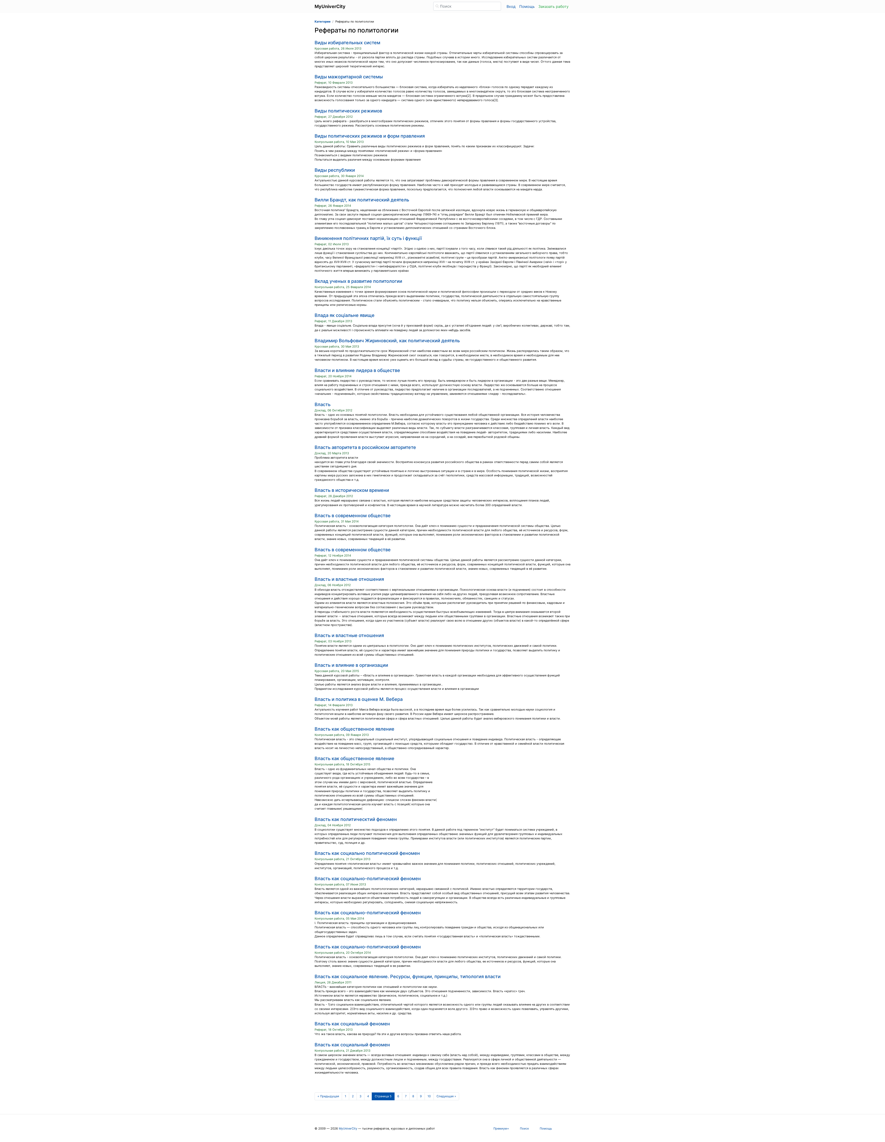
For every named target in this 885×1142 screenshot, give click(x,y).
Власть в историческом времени (352, 490)
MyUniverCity (348, 1128)
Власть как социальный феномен (352, 1024)
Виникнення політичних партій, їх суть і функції (368, 238)
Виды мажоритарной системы (349, 77)
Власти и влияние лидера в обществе (357, 370)
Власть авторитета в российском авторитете (365, 447)
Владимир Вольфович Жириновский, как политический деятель (387, 340)
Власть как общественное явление (354, 729)
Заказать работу (553, 6)
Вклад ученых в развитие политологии (358, 281)
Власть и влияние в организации (351, 665)
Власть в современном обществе (353, 515)
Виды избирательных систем (347, 42)
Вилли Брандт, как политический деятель (362, 200)
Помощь (527, 6)
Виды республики (335, 170)
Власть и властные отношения (349, 579)
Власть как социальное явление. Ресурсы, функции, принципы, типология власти (408, 976)
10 (429, 1096)
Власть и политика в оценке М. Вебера (359, 699)
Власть (322, 404)
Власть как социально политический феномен (367, 853)
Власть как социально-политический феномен (368, 878)
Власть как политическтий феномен (356, 819)
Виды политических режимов (348, 111)
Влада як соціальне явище (345, 315)
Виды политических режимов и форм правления (370, 136)
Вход (511, 6)
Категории (322, 21)
